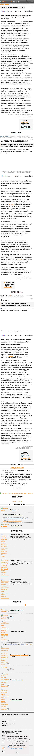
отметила (11, 204)
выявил (11, 356)
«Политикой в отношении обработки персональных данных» (17, 747)
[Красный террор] (5, 509)
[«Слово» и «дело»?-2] (5, 525)
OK (17, 753)
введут (20, 259)
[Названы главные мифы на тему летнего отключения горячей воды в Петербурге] (5, 680)
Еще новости (17, 488)
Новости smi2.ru (17, 501)
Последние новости (17, 468)
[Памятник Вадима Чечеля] (5, 616)
